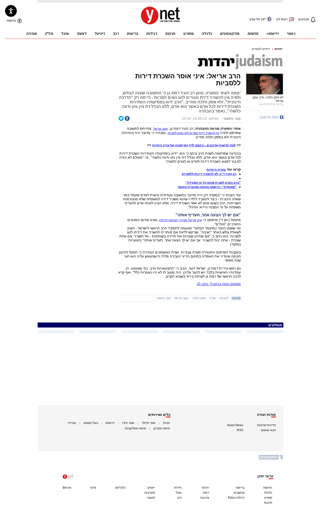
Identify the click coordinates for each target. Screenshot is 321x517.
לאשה (151, 497)
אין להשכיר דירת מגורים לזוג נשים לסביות (193, 133)
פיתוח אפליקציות (135, 428)
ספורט (268, 497)
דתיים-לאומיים (261, 49)
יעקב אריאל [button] (160, 129)
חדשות (267, 487)
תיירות (178, 487)
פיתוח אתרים (161, 428)
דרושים (110, 423)
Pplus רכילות (236, 497)
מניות (166, 423)
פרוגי (93, 487)
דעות (206, 492)
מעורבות (149, 492)
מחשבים (239, 492)
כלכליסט (120, 487)
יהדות (279, 49)
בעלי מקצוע (91, 423)
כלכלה (268, 492)
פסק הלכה (199, 298)
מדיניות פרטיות (266, 425)
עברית (72, 423)
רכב (179, 497)
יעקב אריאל (181, 298)
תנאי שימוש (268, 430)
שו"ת (213, 298)
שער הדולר (148, 423)
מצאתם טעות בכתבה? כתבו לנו (219, 284)
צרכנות (204, 497)
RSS (240, 430)
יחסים (151, 487)
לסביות (223, 298)
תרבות (268, 502)
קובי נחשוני (163, 298)
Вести (67, 487)
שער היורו (128, 423)
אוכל (179, 492)
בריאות (240, 487)
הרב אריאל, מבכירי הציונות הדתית (180, 220)
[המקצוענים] (271, 459)
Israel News (235, 425)
